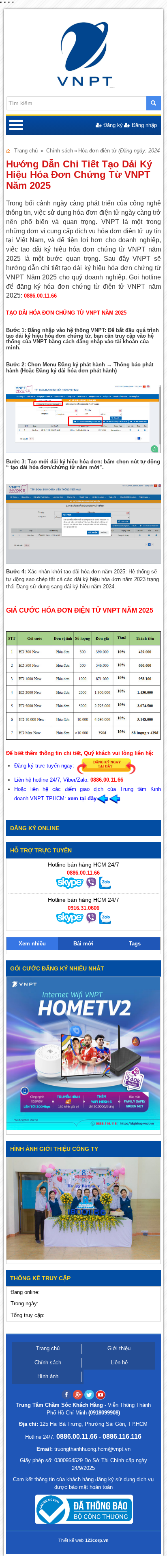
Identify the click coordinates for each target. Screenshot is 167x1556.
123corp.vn (97, 1540)
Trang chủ (26, 151)
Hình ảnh (47, 1376)
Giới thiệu (119, 1348)
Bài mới (83, 944)
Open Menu (16, 125)
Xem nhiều (32, 944)
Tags (135, 944)
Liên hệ (119, 1362)
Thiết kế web (71, 1540)
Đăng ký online (34, 828)
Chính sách (59, 151)
